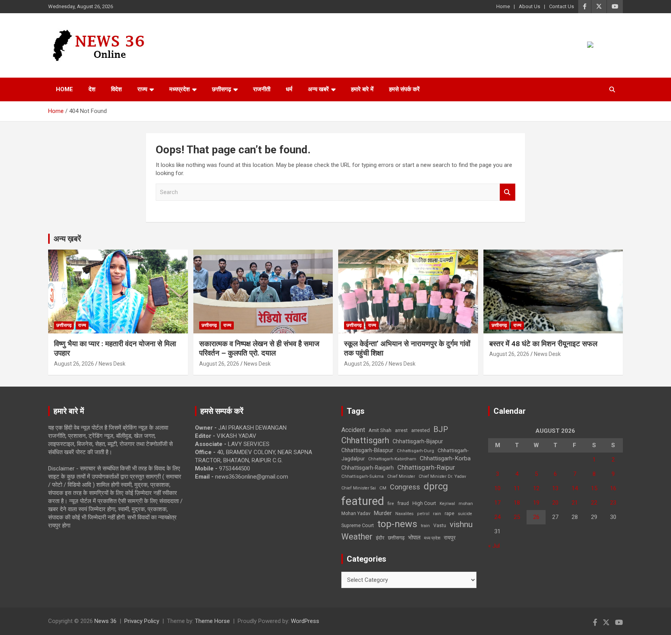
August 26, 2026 (74, 364)
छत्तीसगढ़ (221, 89)
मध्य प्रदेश (432, 538)
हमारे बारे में (362, 89)
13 (555, 488)
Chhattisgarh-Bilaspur (367, 450)
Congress (405, 487)
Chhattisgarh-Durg (415, 450)
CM (382, 488)
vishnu (461, 524)
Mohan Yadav (355, 513)
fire (391, 503)
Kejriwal (447, 503)
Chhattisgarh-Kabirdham (392, 459)
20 (555, 502)
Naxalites (404, 513)
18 (517, 502)
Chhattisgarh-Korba (445, 458)
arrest (401, 430)
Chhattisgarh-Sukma (362, 476)
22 (594, 502)
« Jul (494, 545)
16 (613, 488)
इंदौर (380, 538)
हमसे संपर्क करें (404, 89)
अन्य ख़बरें (67, 238)
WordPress (305, 621)
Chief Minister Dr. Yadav (442, 476)
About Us (529, 6)
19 (536, 502)
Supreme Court (357, 525)
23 (613, 502)
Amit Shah (380, 430)
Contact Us (561, 6)
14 (575, 488)
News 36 (105, 621)
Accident (353, 430)
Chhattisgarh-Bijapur (418, 441)
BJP (440, 429)
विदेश (116, 89)
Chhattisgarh (365, 440)
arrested (420, 430)
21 (575, 502)
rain (437, 513)
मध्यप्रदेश (179, 89)
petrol (423, 513)
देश (92, 89)
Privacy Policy (141, 621)
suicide (465, 513)
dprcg (436, 486)
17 (497, 502)
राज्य (142, 89)
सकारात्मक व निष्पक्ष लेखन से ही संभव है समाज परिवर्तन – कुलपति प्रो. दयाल (259, 348)
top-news (397, 523)
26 (536, 517)
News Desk (112, 364)
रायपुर (449, 537)
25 (517, 517)
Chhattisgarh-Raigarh (367, 468)
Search (507, 192)
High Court (424, 503)
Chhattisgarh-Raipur (426, 467)
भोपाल (414, 537)
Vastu (439, 525)
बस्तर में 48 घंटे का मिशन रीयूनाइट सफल (543, 343)
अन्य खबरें (318, 89)
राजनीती (261, 89)
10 (497, 488)
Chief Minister (401, 476)
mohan (466, 503)
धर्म (289, 89)
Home (503, 6)
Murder (383, 513)
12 (536, 488)
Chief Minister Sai (358, 488)
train (425, 525)
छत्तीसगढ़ (396, 538)
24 (497, 517)
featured (362, 501)
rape (449, 513)
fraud (403, 503)
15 (594, 488)
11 (517, 488)
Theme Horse (212, 621)
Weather (356, 536)
